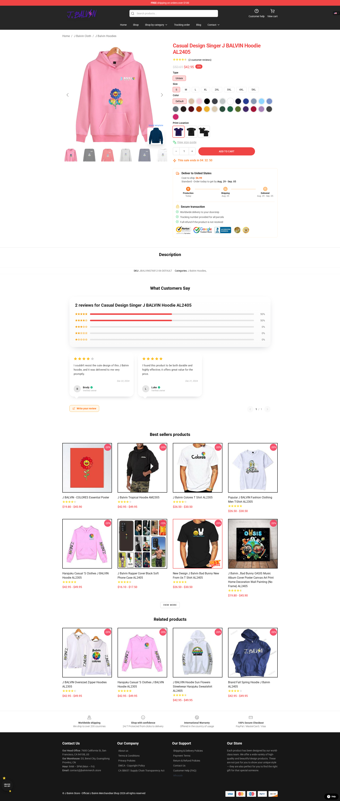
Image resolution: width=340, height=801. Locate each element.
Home (66, 36)
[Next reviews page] (267, 409)
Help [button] (334, 796)
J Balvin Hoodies (105, 36)
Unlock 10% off (7, 785)
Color (176, 95)
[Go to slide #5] (144, 155)
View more (170, 605)
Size (175, 84)
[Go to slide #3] (107, 155)
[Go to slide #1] (70, 155)
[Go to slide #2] (89, 155)
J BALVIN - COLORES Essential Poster (85, 497)
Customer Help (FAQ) (184, 770)
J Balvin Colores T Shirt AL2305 (192, 497)
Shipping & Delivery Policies (188, 750)
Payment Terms (181, 755)
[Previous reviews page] (250, 409)
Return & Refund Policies (186, 760)
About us (123, 750)
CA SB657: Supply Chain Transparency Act (141, 770)
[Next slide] (161, 95)
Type (175, 72)
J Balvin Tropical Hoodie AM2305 (138, 497)
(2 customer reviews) (199, 59)
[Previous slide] (68, 95)
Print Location (181, 122)
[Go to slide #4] (126, 155)
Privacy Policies (126, 760)
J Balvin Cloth (82, 36)
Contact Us (179, 765)
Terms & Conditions (129, 755)
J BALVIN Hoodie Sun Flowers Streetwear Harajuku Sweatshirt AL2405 (192, 686)
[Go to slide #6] (162, 155)
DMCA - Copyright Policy (131, 765)
